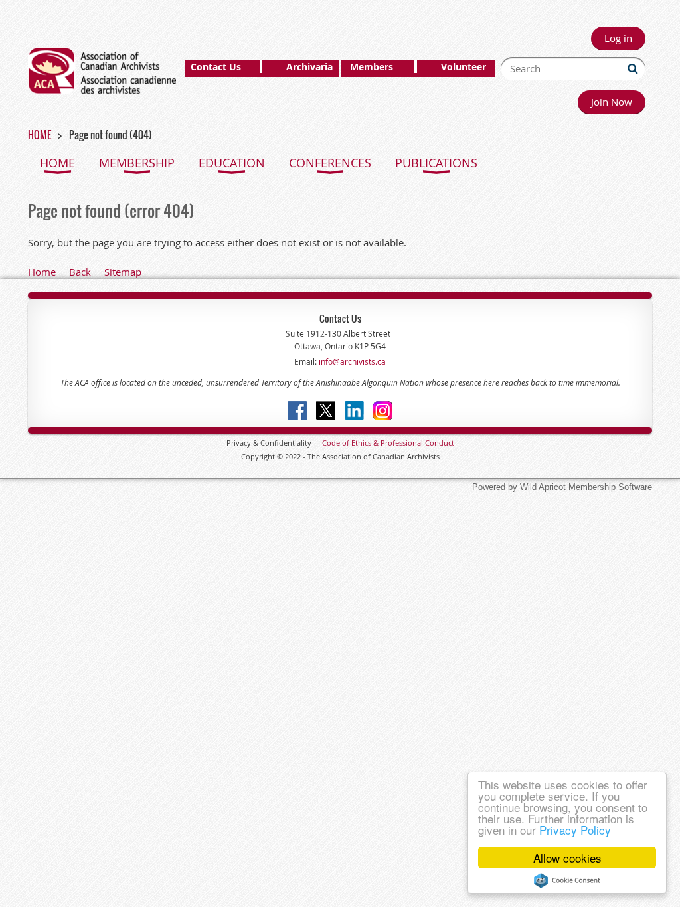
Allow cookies (567, 857)
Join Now (611, 101)
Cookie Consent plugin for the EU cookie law (567, 880)
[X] (325, 410)
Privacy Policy (575, 829)
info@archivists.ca (351, 361)
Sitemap (122, 271)
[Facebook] (297, 410)
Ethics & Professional (387, 443)
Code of (336, 443)
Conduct (438, 443)
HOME (39, 134)
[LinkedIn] (354, 410)
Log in (618, 37)
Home (42, 271)
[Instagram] (382, 410)
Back (80, 271)
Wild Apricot (543, 487)
